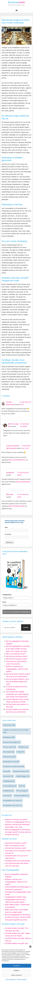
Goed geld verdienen (21, 771)
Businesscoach (9, 756)
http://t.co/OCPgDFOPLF (17, 460)
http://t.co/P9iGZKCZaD (16, 506)
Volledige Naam (6, 594)
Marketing (23, 747)
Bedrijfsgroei (9, 737)
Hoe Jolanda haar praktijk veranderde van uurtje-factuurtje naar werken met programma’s (17, 694)
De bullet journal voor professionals (17, 861)
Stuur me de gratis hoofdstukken (16, 612)
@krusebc (9, 494)
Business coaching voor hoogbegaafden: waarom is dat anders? (17, 669)
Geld (22, 786)
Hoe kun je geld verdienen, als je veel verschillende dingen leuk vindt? (17, 681)
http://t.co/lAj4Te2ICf (23, 482)
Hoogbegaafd (9, 781)
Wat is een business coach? (16, 654)
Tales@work (8, 791)
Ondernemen (9, 725)
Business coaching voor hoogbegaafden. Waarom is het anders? (16, 882)
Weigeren (16, 970)
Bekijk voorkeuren (16, 975)
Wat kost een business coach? (16, 659)
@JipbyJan (10, 472)
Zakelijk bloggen (22, 776)
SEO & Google (22, 791)
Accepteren (16, 965)
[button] (30, 946)
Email (4, 602)
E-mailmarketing (9, 786)
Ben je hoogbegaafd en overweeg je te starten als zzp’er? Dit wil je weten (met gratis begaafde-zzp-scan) (18, 917)
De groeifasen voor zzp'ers (12, 800)
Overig (6, 771)
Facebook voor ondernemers (13, 766)
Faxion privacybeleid (11, 979)
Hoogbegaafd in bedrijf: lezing (15, 897)
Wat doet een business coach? (17, 656)
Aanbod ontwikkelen (21, 795)
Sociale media (9, 747)
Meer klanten (8, 752)
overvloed (7, 795)
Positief (20, 752)
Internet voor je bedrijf (11, 742)
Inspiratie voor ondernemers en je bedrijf (15, 731)
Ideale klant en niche (11, 761)
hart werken (8, 776)
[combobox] (11, 627)
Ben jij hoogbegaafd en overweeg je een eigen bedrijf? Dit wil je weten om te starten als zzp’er (17, 648)
